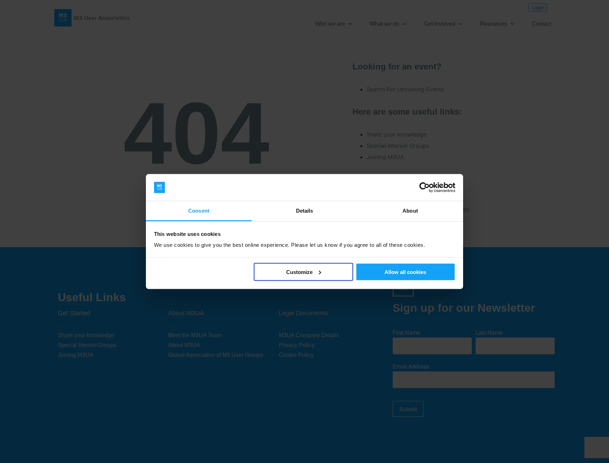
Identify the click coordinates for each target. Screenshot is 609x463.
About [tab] (410, 211)
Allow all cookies (405, 272)
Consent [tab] (198, 211)
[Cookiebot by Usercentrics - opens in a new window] (424, 187)
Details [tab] (304, 211)
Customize (299, 272)
